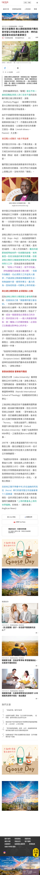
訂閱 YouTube (20, 522)
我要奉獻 (11, 532)
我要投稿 (28, 838)
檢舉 (37, 37)
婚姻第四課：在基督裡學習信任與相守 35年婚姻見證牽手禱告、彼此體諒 (20, 694)
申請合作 (18, 841)
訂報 (25, 2)
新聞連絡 (18, 838)
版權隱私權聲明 (20, 844)
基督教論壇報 (16, 9)
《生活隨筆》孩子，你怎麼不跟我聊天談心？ (18, 628)
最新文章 (6, 9)
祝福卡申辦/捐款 (10, 846)
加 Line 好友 (11, 517)
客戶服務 (28, 841)
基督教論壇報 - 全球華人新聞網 (5, 2)
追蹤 (29, 38)
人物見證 (28, 9)
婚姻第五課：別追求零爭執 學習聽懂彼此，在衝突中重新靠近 (20, 661)
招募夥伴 (8, 844)
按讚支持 (29, 517)
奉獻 (29, 2)
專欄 (35, 9)
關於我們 (8, 838)
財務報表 (32, 844)
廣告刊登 (8, 841)
